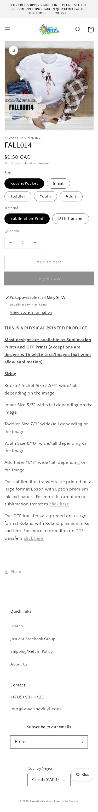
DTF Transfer (70, 218)
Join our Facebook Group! (33, 639)
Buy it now (49, 278)
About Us (19, 664)
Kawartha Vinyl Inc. (41, 801)
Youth (45, 196)
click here (34, 538)
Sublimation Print (27, 218)
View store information (31, 312)
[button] (7, 29)
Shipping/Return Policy (31, 651)
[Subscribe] (81, 742)
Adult (71, 196)
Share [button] (16, 571)
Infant (58, 183)
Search (16, 626)
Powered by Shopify (66, 801)
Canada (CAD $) (45, 780)
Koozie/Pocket (24, 183)
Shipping (10, 163)
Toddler (18, 196)
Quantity (11, 231)
